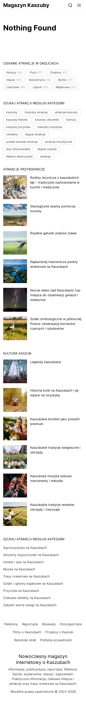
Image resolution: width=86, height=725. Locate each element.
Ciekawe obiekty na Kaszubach (27, 598)
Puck (36, 72)
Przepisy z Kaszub (59, 632)
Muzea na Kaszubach (19, 569)
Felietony (11, 624)
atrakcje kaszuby (66, 112)
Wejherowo (66, 87)
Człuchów (15, 87)
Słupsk (13, 79)
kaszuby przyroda (18, 127)
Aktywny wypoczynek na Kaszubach (31, 555)
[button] (79, 5)
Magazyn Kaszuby (26, 5)
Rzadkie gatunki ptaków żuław (53, 233)
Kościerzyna (40, 79)
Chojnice (58, 72)
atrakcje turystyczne (58, 141)
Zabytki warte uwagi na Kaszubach (29, 605)
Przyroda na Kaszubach (21, 591)
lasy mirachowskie (18, 149)
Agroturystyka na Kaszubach (25, 548)
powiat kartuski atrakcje (22, 141)
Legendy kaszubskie (45, 362)
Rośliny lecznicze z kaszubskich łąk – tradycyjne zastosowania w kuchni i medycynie (55, 182)
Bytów (65, 79)
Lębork (40, 87)
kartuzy (71, 119)
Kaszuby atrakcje (36, 112)
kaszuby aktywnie (47, 119)
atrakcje (45, 156)
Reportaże (30, 624)
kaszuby (11, 112)
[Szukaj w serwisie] (70, 5)
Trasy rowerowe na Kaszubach (26, 576)
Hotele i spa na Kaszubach (23, 562)
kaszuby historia (17, 119)
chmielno (12, 134)
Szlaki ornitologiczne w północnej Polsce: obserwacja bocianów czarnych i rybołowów (55, 323)
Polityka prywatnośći (56, 640)
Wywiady (49, 624)
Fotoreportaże (71, 624)
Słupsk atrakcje (35, 134)
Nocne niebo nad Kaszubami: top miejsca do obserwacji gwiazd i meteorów (55, 295)
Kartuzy (14, 72)
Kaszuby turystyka (50, 127)
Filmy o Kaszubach (27, 632)
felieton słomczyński (19, 156)
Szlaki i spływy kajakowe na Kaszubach (33, 583)
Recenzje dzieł (25, 640)
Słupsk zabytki (47, 149)
